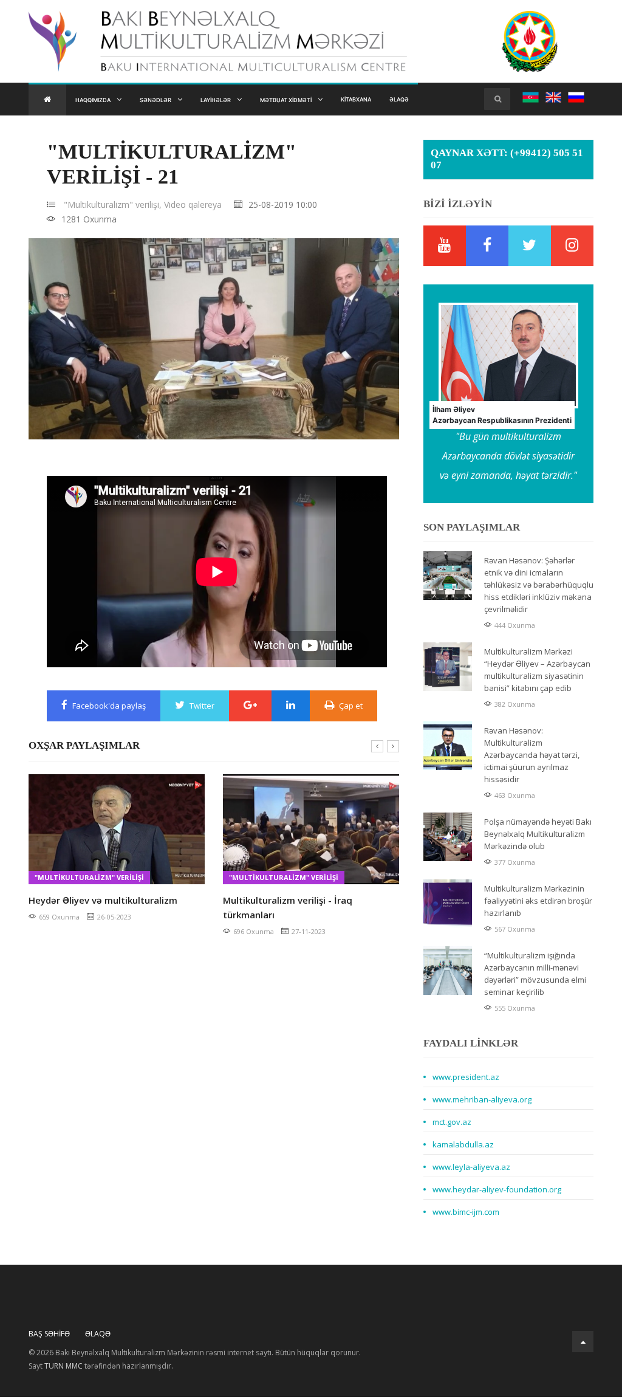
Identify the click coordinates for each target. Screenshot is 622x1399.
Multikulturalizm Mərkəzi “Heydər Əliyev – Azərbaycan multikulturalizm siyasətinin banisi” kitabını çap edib (537, 671)
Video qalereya (193, 206)
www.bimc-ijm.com (465, 1213)
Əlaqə (461, 100)
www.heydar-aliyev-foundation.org (496, 1191)
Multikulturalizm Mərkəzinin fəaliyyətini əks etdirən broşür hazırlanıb (538, 902)
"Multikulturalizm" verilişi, (113, 206)
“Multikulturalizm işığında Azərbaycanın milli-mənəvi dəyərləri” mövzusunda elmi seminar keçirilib (535, 975)
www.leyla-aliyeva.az (471, 1168)
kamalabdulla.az (463, 1146)
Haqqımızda (98, 100)
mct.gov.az (451, 1123)
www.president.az (465, 1078)
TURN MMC (63, 1368)
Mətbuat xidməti (326, 100)
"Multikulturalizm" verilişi (89, 879)
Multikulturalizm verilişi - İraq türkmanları (287, 909)
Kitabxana (410, 100)
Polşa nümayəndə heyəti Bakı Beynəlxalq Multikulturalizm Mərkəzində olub (538, 835)
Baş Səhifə (49, 1335)
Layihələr (242, 100)
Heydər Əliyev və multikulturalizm (103, 902)
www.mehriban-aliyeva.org (481, 1101)
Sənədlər (172, 100)
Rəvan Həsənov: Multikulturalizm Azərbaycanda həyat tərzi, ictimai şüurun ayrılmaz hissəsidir (531, 756)
